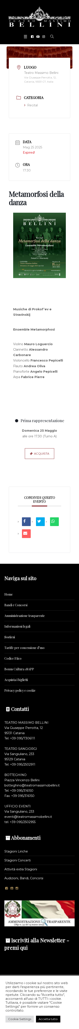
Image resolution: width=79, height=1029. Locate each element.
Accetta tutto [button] (48, 1019)
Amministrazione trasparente (24, 616)
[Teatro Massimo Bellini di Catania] (39, 16)
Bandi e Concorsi (15, 605)
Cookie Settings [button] (19, 1019)
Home (8, 594)
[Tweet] (40, 521)
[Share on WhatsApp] (54, 521)
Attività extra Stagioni (20, 869)
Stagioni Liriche (16, 851)
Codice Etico (13, 658)
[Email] (26, 533)
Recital (32, 105)
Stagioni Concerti (17, 860)
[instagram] (43, 36)
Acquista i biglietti (16, 680)
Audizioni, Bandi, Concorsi (23, 878)
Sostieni (9, 637)
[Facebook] (32, 36)
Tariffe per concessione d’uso (24, 648)
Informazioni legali (17, 626)
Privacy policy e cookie (20, 690)
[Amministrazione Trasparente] (39, 913)
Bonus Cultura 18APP (19, 669)
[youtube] (38, 36)
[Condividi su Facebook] (26, 521)
